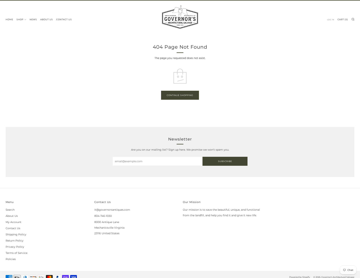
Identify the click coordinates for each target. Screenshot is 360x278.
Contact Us (64, 19)
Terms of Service (16, 253)
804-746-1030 (103, 216)
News (33, 19)
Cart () (343, 19)
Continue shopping (180, 95)
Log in (330, 20)
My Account (13, 222)
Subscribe (225, 161)
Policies (11, 259)
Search (10, 209)
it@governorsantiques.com (112, 209)
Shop (19, 19)
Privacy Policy (15, 246)
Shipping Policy (16, 234)
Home (9, 19)
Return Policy (14, 240)
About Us (46, 19)
